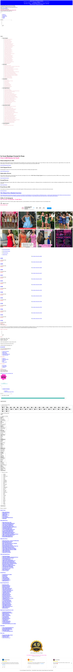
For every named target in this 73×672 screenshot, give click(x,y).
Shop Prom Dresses (3, 190)
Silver (4, 503)
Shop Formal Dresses (3, 184)
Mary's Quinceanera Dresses (7, 544)
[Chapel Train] (2, 450)
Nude (4, 498)
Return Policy (4, 352)
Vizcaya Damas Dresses (6, 551)
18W (17, 409)
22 (52, 407)
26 (59, 407)
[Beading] (2, 441)
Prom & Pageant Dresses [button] (4, 582)
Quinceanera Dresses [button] (3, 538)
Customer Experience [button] (6, 388)
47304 (1, 309)
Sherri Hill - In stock (5, 630)
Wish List (3, 14)
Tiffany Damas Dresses (6, 550)
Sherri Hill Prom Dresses (6, 605)
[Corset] (3, 429)
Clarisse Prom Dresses (6, 593)
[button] (5, 38)
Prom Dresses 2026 (5, 584)
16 (40, 407)
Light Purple (5, 487)
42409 (1, 263)
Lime (4, 478)
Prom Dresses (4, 515)
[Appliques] (2, 440)
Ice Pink (4, 488)
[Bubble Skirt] (3, 426)
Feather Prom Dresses (6, 614)
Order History (4, 366)
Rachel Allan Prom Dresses (7, 604)
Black (4, 501)
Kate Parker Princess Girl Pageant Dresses (9, 563)
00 (8, 407)
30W (46, 409)
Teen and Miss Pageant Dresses (7, 517)
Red (4, 494)
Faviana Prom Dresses (6, 595)
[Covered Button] (3, 431)
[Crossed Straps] (3, 432)
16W (13, 409)
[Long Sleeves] (3, 464)
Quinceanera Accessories (6, 552)
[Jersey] (2, 447)
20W (22, 409)
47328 (1, 320)
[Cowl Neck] (2, 453)
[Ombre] (1, 438)
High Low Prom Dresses (6, 615)
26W (36, 409)
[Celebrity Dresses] (3, 427)
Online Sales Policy (5, 359)
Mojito (4, 475)
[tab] (37, 388)
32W (50, 409)
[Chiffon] (2, 445)
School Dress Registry (6, 635)
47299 (1, 303)
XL (3, 411)
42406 (1, 258)
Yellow (4, 474)
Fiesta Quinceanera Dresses (7, 542)
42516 (1, 280)
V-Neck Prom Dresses (6, 622)
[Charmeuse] (2, 444)
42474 (1, 275)
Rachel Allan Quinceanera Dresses (8, 546)
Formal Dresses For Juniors (7, 574)
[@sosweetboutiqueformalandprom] (23, 208)
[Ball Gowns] (3, 422)
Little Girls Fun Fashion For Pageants (8, 565)
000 (4, 407)
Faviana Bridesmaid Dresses (7, 628)
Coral (4, 496)
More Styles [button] (2, 633)
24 (56, 407)
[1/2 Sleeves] (3, 462)
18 (44, 407)
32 (3, 409)
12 (32, 407)
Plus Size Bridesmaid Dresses (7, 629)
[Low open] (3, 433)
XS (59, 409)
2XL (8, 411)
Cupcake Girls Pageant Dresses (7, 559)
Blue (4, 483)
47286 (1, 292)
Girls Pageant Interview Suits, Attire (8, 567)
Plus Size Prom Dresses (6, 602)
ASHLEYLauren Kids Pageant (7, 566)
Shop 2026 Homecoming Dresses (5, 165)
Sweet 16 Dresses (5, 516)
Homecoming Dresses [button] (4, 520)
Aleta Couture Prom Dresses (7, 588)
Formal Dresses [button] (3, 572)
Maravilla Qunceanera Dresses (7, 545)
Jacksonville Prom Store (6, 354)
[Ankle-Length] (2, 449)
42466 (1, 269)
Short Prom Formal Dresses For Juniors (9, 623)
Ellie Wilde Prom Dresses (6, 594)
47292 (1, 297)
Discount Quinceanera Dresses (7, 541)
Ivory (4, 497)
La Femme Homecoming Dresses (7, 530)
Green (4, 477)
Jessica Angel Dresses (6, 597)
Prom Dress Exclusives (6, 586)
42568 (1, 286)
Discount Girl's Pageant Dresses (7, 564)
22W (27, 409)
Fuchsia (4, 491)
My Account (4, 15)
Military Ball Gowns (5, 514)
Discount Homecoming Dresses (7, 536)
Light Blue (5, 481)
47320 (1, 314)
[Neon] (1, 437)
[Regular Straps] (2, 467)
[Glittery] (1, 435)
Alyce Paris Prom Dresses (6, 589)
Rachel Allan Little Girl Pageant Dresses (9, 562)
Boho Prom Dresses (5, 613)
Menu (1, 36)
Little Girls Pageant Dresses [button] (5, 554)
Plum (4, 493)
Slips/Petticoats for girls (6, 568)
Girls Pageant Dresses (6, 556)
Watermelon (5, 492)
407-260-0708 (5, 8)
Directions (4, 360)
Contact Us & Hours (5, 351)
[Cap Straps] (2, 466)
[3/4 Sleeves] (3, 463)
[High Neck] (2, 455)
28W (41, 409)
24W (32, 409)
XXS (55, 409)
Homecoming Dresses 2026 (6, 522)
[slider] (65, 398)
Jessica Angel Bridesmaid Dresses (8, 627)
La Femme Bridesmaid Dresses (7, 631)
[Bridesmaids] (4, 418)
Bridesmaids (4, 518)
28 (63, 407)
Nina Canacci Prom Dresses (7, 601)
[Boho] (3, 423)
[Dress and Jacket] (3, 424)
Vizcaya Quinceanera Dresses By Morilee (9, 548)
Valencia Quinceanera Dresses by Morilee (9, 549)
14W (8, 409)
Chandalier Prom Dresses (6, 591)
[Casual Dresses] (4, 419)
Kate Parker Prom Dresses (6, 596)
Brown (4, 500)
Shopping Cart (4, 16)
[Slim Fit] (2, 460)
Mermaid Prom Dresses (6, 618)
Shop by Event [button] (2, 510)
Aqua (4, 479)
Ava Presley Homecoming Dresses (8, 524)
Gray (4, 502)
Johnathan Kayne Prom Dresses (7, 598)
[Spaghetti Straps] (2, 468)
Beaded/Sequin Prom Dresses (7, 612)
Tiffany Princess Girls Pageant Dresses (8, 560)
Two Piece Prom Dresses (6, 621)
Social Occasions (5, 577)
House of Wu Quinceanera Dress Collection (9, 543)
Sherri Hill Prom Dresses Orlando (8, 533)
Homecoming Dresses (6, 512)
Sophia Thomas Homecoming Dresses (8, 532)
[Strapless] (2, 469)
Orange (4, 495)
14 (36, 407)
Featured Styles (4, 254)
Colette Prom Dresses (6, 592)
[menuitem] (37, 14)
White (4, 504)
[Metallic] (1, 436)
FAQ (3, 361)
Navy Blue (5, 484)
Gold (4, 499)
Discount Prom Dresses (6, 585)
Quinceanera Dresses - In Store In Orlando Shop (10, 540)
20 (48, 407)
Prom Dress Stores (5, 636)
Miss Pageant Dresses (6, 587)
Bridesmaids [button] (2, 625)
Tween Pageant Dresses (6, 558)
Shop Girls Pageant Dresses (4, 171)
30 (67, 407)
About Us (3, 358)
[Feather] (2, 446)
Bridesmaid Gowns (5, 580)
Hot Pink (4, 490)
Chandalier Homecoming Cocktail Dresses (9, 526)
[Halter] (2, 454)
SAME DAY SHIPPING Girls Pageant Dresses (10, 557)
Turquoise (5, 480)
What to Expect (4, 353)
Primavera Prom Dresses (6, 603)
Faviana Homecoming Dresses (7, 527)
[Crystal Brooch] (2, 442)
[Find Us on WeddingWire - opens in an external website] (4, 384)
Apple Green (5, 476)
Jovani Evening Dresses (6, 579)
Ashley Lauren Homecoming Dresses (8, 523)
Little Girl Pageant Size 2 (6, 637)
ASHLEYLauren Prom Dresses (7, 590)
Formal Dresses (5, 575)
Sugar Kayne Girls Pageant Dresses (8, 561)
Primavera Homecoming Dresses (7, 531)
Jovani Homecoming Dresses (7, 528)
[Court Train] (2, 451)
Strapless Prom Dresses (6, 620)
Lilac (4, 486)
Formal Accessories (5, 570)
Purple (4, 485)
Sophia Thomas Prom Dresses (7, 606)
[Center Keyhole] (3, 428)
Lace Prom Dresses (5, 616)
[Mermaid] (2, 459)
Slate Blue (5, 482)
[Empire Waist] (2, 458)
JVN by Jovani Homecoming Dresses (8, 529)
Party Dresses (4, 576)
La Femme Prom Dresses (6, 600)
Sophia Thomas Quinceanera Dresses (8, 547)
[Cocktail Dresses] (4, 420)
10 (28, 407)
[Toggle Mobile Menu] (0, 385)
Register (3, 17)
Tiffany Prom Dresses (6, 607)
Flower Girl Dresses (5, 569)
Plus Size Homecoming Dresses (7, 535)
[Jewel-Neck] (2, 456)
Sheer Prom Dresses (5, 619)
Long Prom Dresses (5, 617)
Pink (4, 489)
